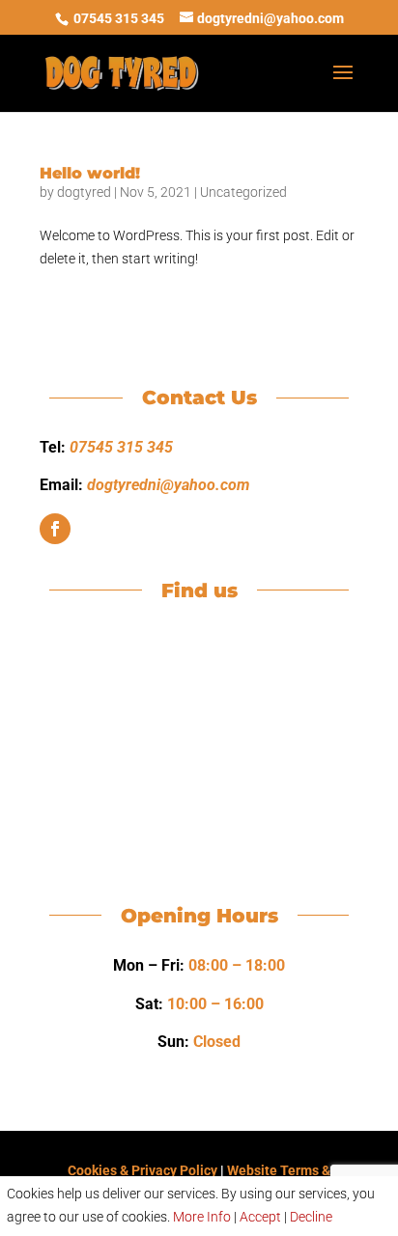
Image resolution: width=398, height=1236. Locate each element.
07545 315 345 (119, 18)
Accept (260, 1216)
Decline (311, 1216)
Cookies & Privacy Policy (142, 1170)
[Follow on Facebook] (55, 528)
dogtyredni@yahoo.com (168, 485)
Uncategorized (243, 192)
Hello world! (90, 173)
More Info (202, 1216)
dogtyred (84, 192)
